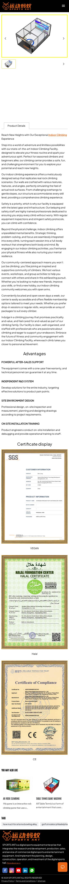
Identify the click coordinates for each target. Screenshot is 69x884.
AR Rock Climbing (18, 793)
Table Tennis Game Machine (51, 793)
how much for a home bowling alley (20, 824)
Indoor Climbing (57, 134)
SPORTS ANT (16, 6)
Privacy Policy (7, 881)
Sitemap (41, 881)
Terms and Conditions (26, 881)
